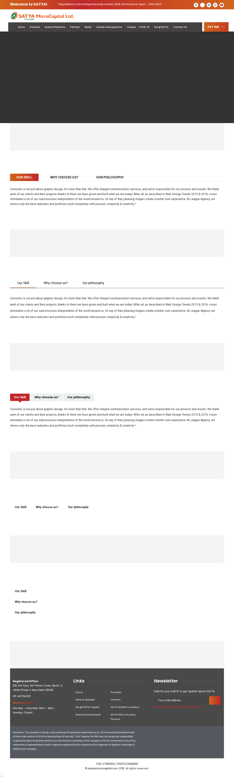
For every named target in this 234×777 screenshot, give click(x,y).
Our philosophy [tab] (78, 507)
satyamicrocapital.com (103, 768)
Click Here (154, 4)
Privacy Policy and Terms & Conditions (178, 706)
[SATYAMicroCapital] (42, 16)
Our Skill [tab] (20, 507)
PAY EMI (213, 27)
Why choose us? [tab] (47, 507)
